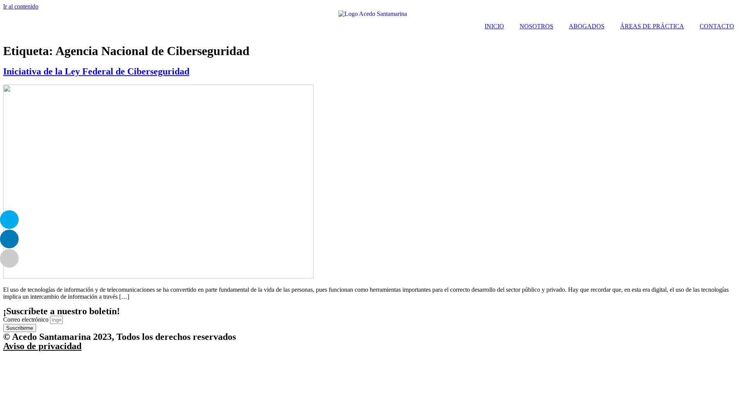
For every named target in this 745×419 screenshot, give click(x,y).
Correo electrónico (26, 319)
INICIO (494, 26)
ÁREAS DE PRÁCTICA (652, 26)
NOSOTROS (536, 26)
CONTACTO (717, 26)
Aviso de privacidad (42, 346)
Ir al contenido (20, 6)
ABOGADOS (587, 26)
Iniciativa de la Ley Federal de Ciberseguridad (96, 71)
